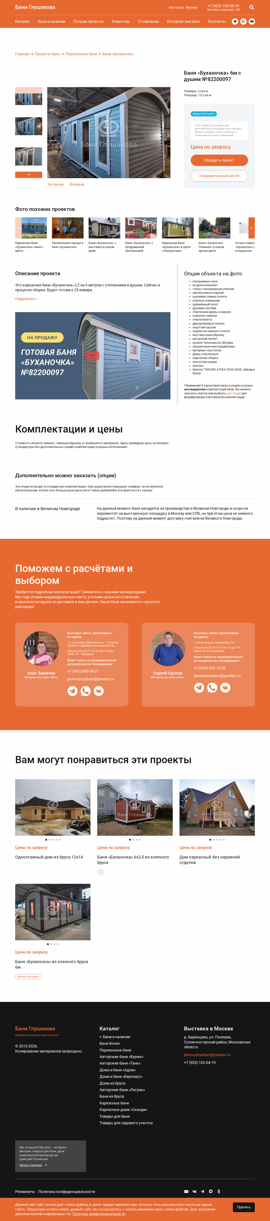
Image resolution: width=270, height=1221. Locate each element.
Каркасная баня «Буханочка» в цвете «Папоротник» (176, 246)
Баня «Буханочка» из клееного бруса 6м (51, 964)
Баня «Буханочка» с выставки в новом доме (102, 246)
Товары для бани (115, 1116)
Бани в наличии (51, 21)
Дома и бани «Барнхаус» (121, 1076)
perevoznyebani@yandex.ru (90, 679)
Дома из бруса (112, 1083)
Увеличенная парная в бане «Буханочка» (67, 244)
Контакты (216, 21)
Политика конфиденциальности (66, 1191)
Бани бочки (110, 1043)
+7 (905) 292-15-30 (209, 668)
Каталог (22, 21)
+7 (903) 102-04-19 (223, 6)
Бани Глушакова (35, 7)
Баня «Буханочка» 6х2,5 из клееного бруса (133, 859)
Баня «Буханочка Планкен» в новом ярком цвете (211, 246)
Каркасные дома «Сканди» (123, 1109)
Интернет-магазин (183, 21)
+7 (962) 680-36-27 (83, 671)
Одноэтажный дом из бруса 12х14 (49, 857)
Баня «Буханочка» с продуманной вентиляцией (139, 246)
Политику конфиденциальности (99, 1214)
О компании (148, 21)
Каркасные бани (114, 1103)
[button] (28, 175)
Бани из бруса (112, 1096)
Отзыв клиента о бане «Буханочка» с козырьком (250, 246)
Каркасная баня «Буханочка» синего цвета (29, 246)
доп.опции (234, 393)
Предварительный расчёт (219, 176)
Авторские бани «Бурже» (121, 1056)
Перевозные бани (115, 1050)
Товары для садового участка (126, 1123)
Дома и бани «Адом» (118, 1070)
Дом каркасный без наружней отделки (210, 859)
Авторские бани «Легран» (122, 1090)
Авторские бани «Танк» (120, 1063)
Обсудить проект (219, 160)
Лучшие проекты (88, 21)
